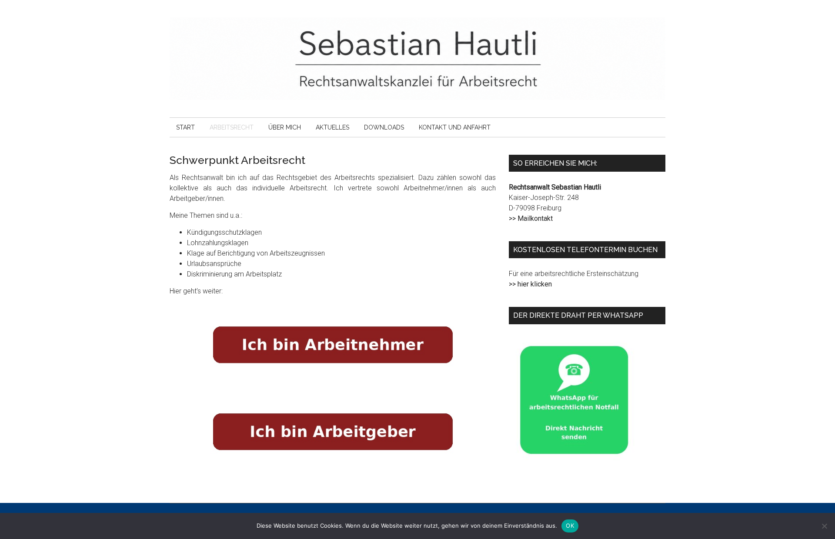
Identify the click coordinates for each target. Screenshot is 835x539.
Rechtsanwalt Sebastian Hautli (417, 58)
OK (570, 525)
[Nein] (824, 526)
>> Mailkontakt (531, 218)
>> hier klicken (530, 284)
